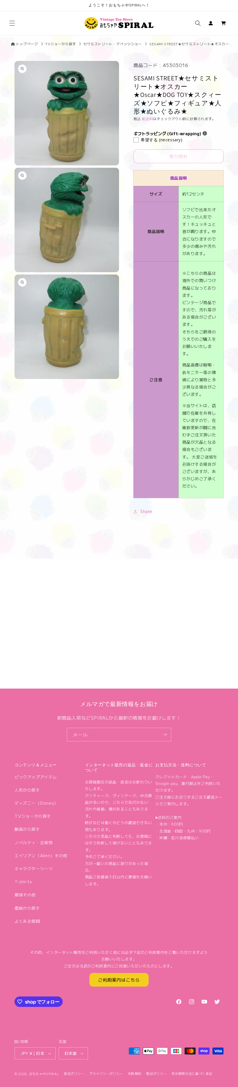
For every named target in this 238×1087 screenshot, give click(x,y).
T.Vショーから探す (60, 43)
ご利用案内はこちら (119, 980)
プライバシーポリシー (106, 1073)
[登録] (164, 734)
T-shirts (23, 881)
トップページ (27, 43)
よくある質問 (27, 921)
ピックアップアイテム (36, 777)
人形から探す (27, 790)
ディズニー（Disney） (36, 803)
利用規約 (135, 1073)
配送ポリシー (156, 1073)
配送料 (147, 118)
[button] (12, 23)
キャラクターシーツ (34, 868)
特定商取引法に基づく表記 (192, 1073)
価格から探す (27, 908)
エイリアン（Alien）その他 (41, 855)
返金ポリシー (74, 1073)
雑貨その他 (25, 895)
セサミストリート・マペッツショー (112, 43)
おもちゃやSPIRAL (44, 1073)
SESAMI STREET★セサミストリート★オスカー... (190, 43)
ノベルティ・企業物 (34, 842)
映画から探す (27, 829)
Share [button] (146, 511)
